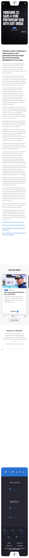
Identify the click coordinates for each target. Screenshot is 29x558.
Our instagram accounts (16, 471)
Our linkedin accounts (23, 471)
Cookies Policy (9, 545)
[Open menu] (3, 4)
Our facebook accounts (5, 471)
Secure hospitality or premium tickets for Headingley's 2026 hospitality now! (14, 251)
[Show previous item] (3, 316)
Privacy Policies (20, 543)
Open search (25, 3)
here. (22, 344)
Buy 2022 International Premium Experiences (13, 222)
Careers (9, 543)
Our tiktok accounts (19, 471)
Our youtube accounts (12, 471)
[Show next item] (25, 316)
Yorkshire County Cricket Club (14, 3)
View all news (14, 320)
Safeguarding (19, 545)
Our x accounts (9, 471)
